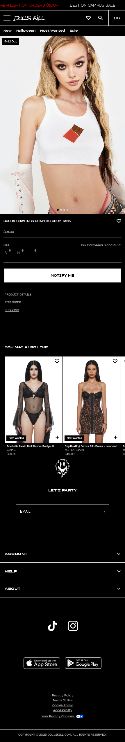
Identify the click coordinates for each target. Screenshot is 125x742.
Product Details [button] (18, 294)
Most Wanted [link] (52, 31)
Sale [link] (74, 31)
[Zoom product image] (62, 125)
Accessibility (62, 710)
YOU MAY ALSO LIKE (26, 347)
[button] (91, 5)
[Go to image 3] (64, 210)
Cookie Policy (62, 705)
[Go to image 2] (61, 210)
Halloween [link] (25, 31)
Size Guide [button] (13, 302)
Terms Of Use (63, 700)
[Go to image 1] (58, 210)
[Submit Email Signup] (103, 511)
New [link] (7, 31)
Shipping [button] (12, 310)
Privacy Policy (62, 695)
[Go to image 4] (67, 210)
